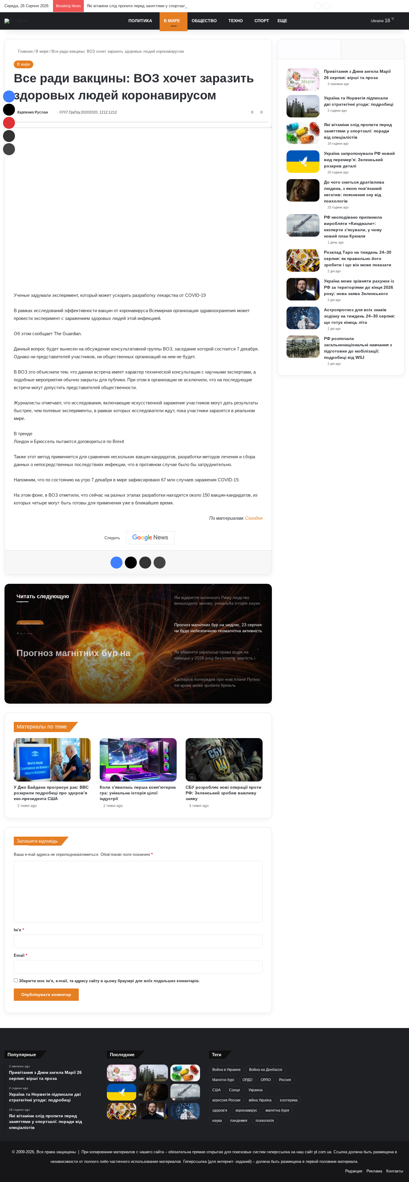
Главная (25, 51)
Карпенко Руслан (32, 112)
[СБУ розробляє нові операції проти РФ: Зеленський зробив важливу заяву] (224, 760)
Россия (285, 1080)
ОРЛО (266, 1080)
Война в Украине (226, 1070)
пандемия (238, 1120)
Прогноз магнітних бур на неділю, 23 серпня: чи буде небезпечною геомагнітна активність (76, 646)
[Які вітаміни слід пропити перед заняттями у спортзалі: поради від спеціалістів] (303, 133)
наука (217, 1120)
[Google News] (150, 537)
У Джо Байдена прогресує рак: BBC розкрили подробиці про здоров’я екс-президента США (51, 793)
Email (20, 955)
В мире (172, 20)
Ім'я (19, 930)
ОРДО (247, 1080)
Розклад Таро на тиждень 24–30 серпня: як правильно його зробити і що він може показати (357, 258)
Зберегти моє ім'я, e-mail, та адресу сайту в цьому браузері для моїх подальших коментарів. (109, 981)
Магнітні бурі (223, 1080)
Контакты (394, 1171)
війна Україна (260, 1100)
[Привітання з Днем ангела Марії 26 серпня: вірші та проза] (303, 79)
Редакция (353, 1171)
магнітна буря (277, 1110)
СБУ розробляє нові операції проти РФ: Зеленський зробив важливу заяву (223, 793)
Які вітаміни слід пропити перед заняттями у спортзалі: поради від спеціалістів (159, 6)
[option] (138, 644)
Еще (282, 20)
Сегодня (254, 518)
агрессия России (226, 1100)
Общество (204, 20)
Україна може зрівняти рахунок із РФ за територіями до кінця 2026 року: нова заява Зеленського (359, 287)
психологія (265, 1120)
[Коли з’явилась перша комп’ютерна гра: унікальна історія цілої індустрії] (138, 760)
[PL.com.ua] (16, 21)
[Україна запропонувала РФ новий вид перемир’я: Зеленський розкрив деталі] (303, 161)
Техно (235, 20)
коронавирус (246, 1110)
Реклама (374, 1171)
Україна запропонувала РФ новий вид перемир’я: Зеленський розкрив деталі (359, 159)
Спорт (262, 20)
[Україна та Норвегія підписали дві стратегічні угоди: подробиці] (303, 106)
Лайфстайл (30, 620)
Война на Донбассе (265, 1070)
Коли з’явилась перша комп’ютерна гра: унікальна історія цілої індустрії (138, 793)
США (216, 1090)
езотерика (289, 1100)
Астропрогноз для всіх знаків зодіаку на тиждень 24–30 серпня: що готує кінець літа (359, 316)
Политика (140, 20)
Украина (256, 1090)
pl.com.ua (322, 1152)
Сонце (234, 1090)
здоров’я (219, 1110)
